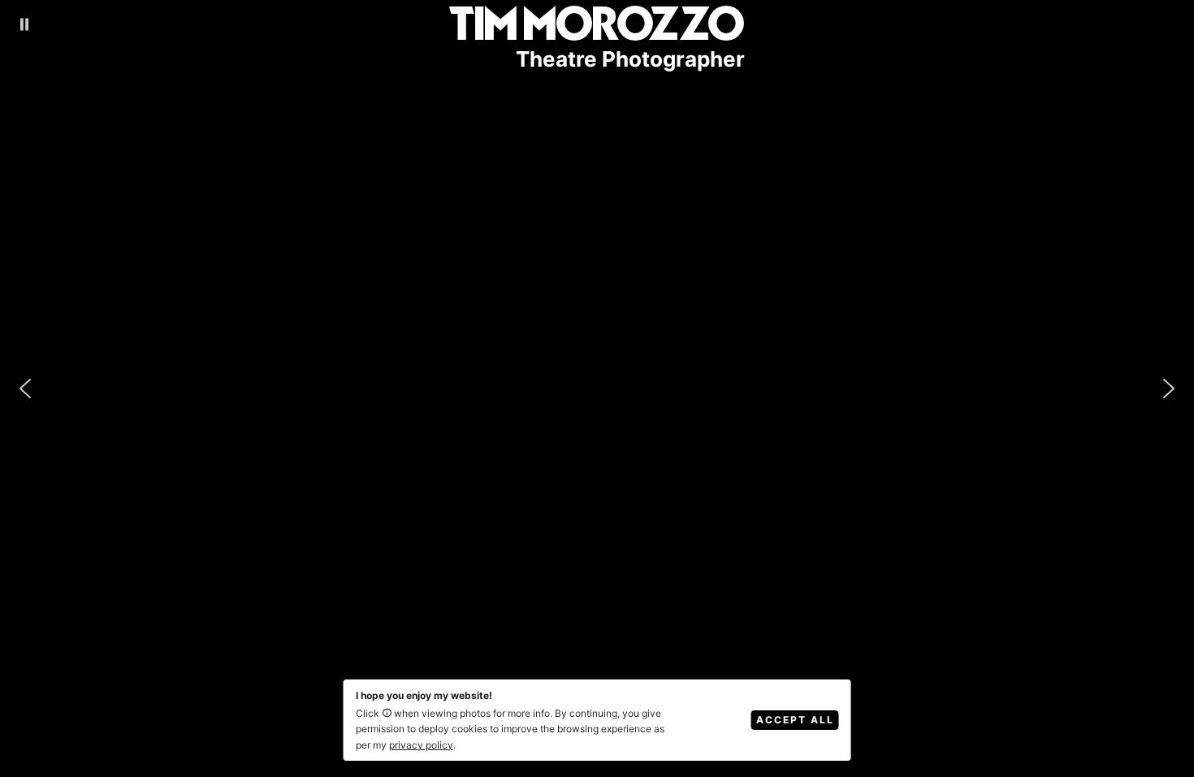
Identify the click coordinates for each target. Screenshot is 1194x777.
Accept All (795, 720)
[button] (24, 24)
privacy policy (421, 745)
